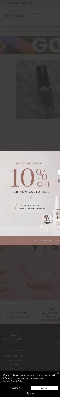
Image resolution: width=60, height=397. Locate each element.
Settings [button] (30, 393)
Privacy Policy (17, 381)
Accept (44, 387)
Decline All (16, 387)
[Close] (56, 375)
